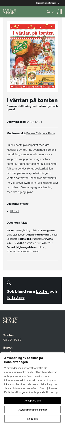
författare (15, 297)
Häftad (14, 211)
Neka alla (32, 418)
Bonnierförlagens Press (40, 133)
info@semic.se (13, 352)
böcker (42, 291)
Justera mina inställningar (32, 409)
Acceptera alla (32, 400)
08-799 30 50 (12, 339)
